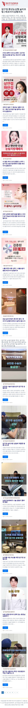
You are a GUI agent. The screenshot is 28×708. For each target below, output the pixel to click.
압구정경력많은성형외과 (9, 611)
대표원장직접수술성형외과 (9, 668)
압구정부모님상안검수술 (9, 384)
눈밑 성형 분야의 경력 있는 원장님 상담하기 (14, 615)
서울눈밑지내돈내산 (7, 265)
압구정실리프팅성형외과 (9, 441)
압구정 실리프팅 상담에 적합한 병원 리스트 (14, 444)
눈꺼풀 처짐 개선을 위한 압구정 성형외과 (14, 558)
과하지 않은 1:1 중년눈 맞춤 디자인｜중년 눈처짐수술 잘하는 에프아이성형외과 (14, 109)
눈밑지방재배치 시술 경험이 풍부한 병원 (14, 501)
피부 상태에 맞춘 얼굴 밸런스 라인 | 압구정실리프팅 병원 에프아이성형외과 (14, 216)
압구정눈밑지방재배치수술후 (10, 50)
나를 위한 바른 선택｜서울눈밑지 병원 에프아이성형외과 (14, 269)
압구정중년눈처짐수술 (8, 554)
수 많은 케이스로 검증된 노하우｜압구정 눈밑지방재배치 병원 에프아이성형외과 (14, 164)
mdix (22, 704)
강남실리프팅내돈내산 (8, 316)
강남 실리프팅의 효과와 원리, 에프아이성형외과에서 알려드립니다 (14, 320)
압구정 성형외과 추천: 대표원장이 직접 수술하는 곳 (14, 672)
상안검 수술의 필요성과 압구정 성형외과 (14, 387)
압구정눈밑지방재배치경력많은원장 (11, 497)
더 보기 (5, 70)
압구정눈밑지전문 (7, 158)
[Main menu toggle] (25, 4)
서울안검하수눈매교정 (8, 104)
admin (10, 73)
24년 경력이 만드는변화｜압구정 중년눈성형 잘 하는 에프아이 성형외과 (14, 55)
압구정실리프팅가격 (7, 211)
